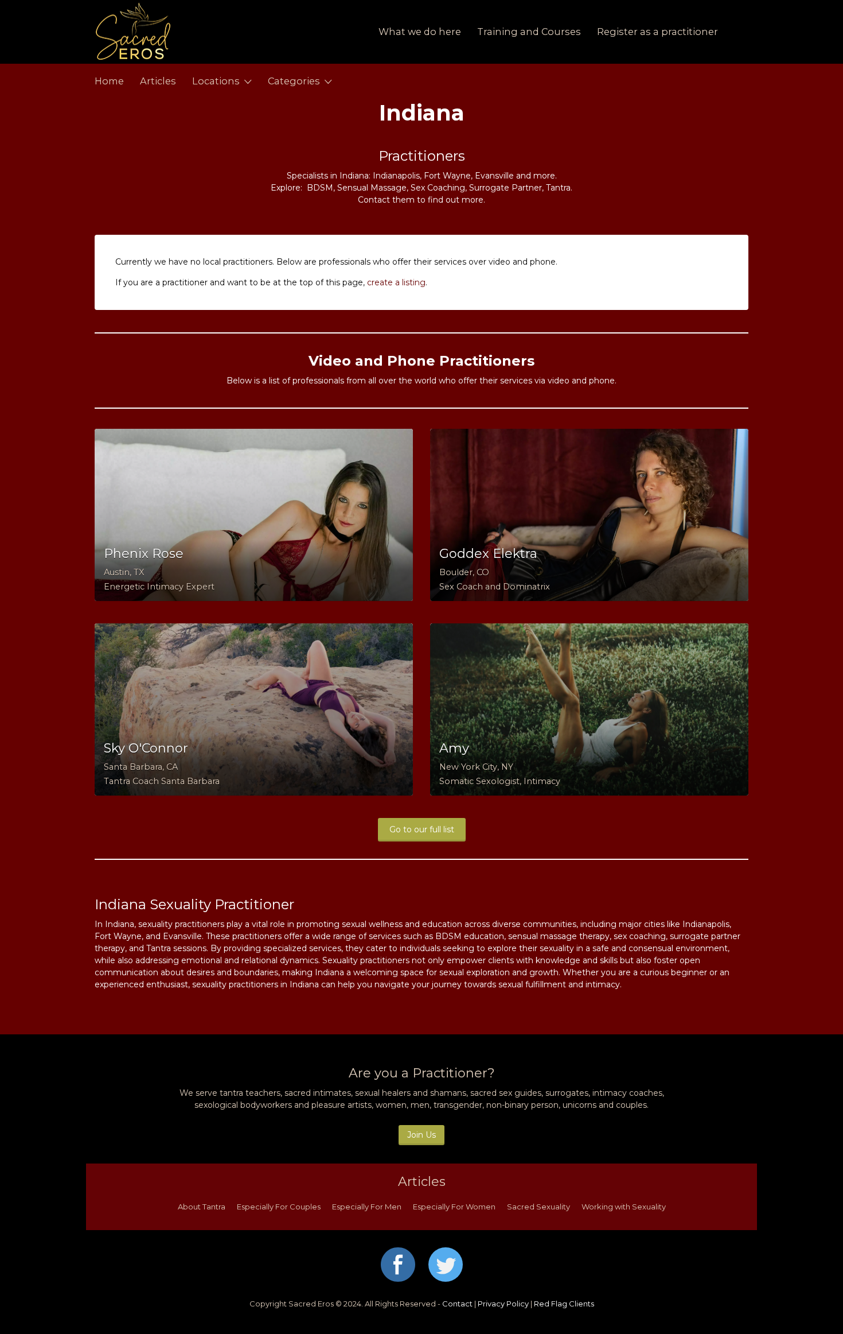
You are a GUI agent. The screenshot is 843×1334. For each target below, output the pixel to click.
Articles (158, 81)
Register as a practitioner (657, 31)
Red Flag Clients (564, 1303)
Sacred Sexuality (538, 1206)
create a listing (396, 282)
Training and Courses (529, 31)
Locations (216, 81)
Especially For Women (454, 1206)
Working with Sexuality (623, 1206)
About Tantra (201, 1206)
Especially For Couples (279, 1206)
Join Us (421, 1135)
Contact (457, 1303)
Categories (294, 81)
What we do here (419, 31)
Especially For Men (366, 1206)
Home (109, 81)
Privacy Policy (503, 1303)
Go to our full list (421, 829)
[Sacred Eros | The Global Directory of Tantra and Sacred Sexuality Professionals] (202, 32)
